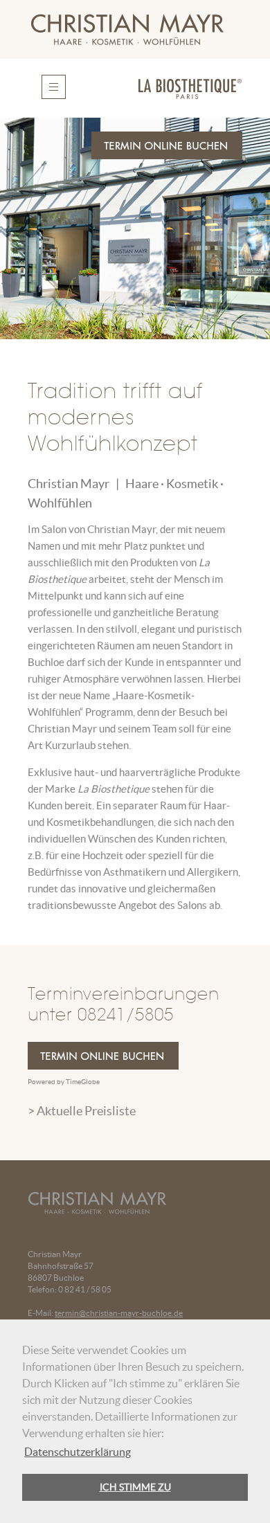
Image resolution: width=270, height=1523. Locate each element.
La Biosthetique (114, 789)
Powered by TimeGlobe (64, 1081)
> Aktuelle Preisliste (82, 1110)
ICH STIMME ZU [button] (135, 1487)
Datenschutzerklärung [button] (77, 1451)
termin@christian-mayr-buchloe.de (119, 1312)
